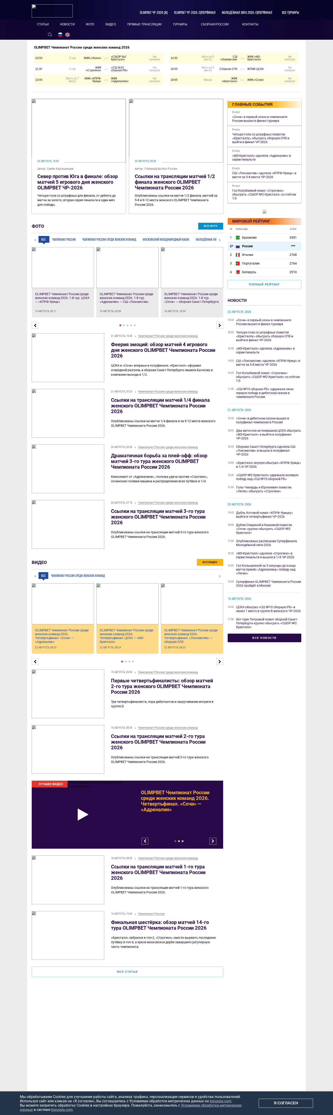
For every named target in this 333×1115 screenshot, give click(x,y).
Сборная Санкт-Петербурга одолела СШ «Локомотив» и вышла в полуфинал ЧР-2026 (265, 450)
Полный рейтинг (264, 284)
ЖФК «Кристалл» (229, 80)
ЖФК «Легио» (92, 58)
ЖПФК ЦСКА (255, 69)
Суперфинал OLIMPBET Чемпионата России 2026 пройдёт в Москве (268, 583)
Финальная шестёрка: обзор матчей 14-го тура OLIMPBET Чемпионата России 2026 (160, 925)
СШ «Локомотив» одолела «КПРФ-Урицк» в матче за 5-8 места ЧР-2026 (268, 362)
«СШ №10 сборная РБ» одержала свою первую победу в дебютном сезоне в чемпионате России (265, 393)
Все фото (210, 226)
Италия (247, 255)
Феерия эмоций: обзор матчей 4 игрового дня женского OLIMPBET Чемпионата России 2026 (163, 350)
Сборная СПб (228, 69)
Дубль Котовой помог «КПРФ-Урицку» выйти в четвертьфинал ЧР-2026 (264, 514)
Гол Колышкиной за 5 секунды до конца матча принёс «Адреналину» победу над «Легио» (266, 569)
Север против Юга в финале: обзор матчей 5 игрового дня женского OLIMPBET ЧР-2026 (77, 182)
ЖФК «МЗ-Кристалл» (254, 58)
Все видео (210, 562)
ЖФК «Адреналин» (120, 80)
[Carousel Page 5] (135, 325)
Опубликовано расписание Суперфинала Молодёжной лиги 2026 (266, 543)
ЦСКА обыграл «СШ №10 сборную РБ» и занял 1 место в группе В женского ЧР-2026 (268, 609)
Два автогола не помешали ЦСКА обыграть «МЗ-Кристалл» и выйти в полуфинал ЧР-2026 (268, 434)
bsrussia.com (220, 1101)
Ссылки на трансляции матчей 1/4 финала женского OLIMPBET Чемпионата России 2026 (160, 405)
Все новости (264, 638)
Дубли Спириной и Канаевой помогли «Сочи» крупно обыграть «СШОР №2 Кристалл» (264, 528)
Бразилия (249, 237)
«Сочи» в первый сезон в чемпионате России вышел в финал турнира (263, 322)
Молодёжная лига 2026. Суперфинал (247, 12)
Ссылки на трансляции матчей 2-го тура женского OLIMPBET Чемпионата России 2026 (158, 741)
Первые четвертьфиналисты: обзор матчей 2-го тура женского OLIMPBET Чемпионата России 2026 (162, 686)
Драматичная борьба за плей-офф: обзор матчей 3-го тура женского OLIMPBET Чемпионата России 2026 (159, 461)
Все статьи (127, 971)
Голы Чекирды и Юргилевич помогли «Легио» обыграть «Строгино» (263, 489)
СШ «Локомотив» (228, 58)
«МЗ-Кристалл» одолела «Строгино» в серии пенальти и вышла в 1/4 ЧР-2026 (265, 555)
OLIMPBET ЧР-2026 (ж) (154, 12)
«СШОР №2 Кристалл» (118, 58)
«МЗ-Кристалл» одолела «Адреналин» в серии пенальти (265, 350)
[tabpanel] (127, 815)
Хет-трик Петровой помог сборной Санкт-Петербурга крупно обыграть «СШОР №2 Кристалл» (267, 623)
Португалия (251, 263)
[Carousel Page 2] (124, 325)
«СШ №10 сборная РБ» (119, 69)
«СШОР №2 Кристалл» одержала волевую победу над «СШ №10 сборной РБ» (267, 477)
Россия (247, 246)
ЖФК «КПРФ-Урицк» (92, 80)
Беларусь (249, 272)
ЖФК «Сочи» (255, 79)
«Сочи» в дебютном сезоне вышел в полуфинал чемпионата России (262, 420)
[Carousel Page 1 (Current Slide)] (120, 325)
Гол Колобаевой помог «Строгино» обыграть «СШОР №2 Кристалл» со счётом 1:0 (268, 376)
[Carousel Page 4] (131, 325)
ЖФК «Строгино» (93, 69)
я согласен (286, 1103)
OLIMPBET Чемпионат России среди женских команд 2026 (82, 47)
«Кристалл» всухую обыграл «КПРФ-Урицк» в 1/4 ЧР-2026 (268, 464)
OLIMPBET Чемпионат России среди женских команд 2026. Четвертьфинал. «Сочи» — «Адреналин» (175, 801)
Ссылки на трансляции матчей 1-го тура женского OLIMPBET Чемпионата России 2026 (158, 872)
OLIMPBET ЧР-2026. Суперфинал (194, 12)
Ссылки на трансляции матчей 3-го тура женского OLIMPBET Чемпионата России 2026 (158, 516)
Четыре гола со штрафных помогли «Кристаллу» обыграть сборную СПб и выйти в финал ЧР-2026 (264, 336)
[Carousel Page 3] (127, 325)
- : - (106, 58)
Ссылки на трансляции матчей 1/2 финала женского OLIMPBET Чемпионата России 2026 (175, 182)
